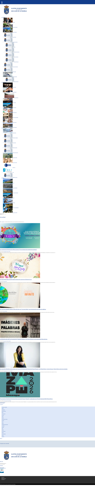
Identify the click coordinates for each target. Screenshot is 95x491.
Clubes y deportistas (6, 92)
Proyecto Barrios (3, 431)
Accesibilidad (2, 479)
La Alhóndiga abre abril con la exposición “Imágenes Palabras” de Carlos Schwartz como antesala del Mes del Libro (23, 339)
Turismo (3, 435)
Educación (3, 420)
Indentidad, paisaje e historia (5, 424)
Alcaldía (3, 408)
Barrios (2, 412)
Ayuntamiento (5, 251)
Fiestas (9, 251)
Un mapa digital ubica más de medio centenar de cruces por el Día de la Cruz (16, 279)
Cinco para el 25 (5, 400)
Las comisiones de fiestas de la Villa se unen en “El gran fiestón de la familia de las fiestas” (18, 249)
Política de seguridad (3, 478)
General (3, 423)
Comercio (3, 415)
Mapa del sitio (2, 477)
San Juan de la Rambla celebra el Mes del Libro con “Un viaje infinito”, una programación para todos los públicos (23, 309)
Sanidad (3, 432)
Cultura (7, 251)
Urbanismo (3, 436)
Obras (2, 428)
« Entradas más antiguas (2, 402)
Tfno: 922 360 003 (2, 467)
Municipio (6, 311)
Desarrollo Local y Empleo (4, 419)
